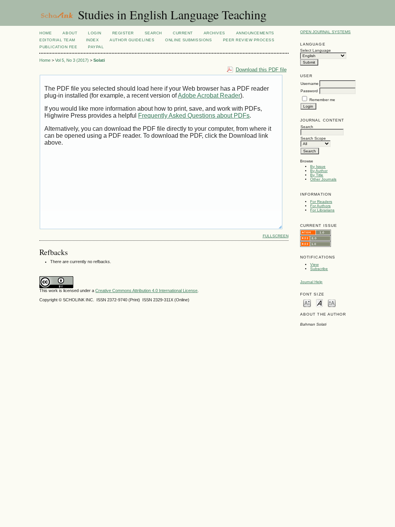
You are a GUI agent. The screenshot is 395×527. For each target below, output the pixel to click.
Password (309, 91)
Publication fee (58, 47)
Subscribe (319, 269)
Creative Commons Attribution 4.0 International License (146, 290)
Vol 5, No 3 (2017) (72, 60)
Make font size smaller (307, 302)
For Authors (320, 206)
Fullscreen (276, 236)
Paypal (96, 47)
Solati (99, 60)
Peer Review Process (249, 40)
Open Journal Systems (325, 32)
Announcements (255, 33)
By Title (316, 175)
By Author (318, 171)
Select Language (315, 50)
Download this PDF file (261, 70)
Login (94, 33)
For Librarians (322, 210)
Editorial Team (57, 40)
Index (92, 40)
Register (123, 33)
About (69, 33)
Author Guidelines (132, 40)
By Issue (318, 166)
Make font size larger (332, 302)
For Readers (321, 201)
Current (183, 33)
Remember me (322, 100)
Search (153, 33)
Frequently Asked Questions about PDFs (194, 115)
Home (45, 33)
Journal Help (311, 282)
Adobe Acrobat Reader (209, 95)
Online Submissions (188, 40)
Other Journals (323, 179)
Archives (214, 33)
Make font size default (319, 302)
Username (309, 83)
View (314, 264)
